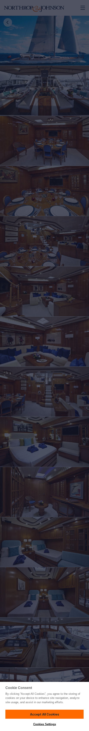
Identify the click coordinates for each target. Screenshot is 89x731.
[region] (44, 706)
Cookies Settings (44, 724)
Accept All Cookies (44, 714)
